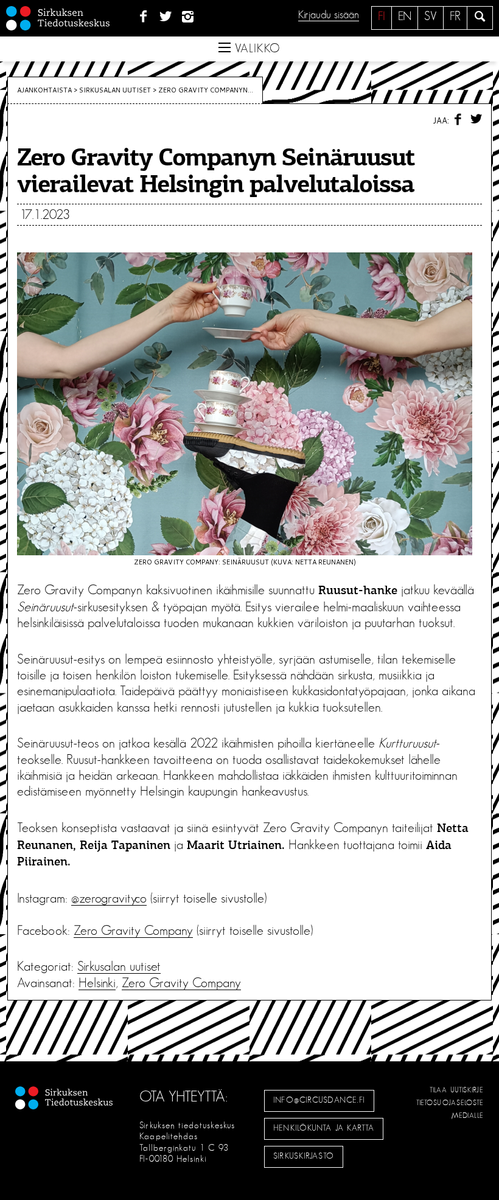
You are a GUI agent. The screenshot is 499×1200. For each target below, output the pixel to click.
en (404, 16)
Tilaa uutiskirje (457, 1090)
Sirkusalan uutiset (115, 90)
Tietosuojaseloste (450, 1102)
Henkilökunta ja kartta (323, 1128)
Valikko (256, 49)
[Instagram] (188, 17)
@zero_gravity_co (109, 898)
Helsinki (97, 983)
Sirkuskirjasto (303, 1156)
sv (430, 16)
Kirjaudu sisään (328, 15)
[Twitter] (165, 17)
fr (455, 16)
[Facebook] (143, 17)
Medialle (468, 1115)
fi (381, 16)
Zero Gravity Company (133, 930)
